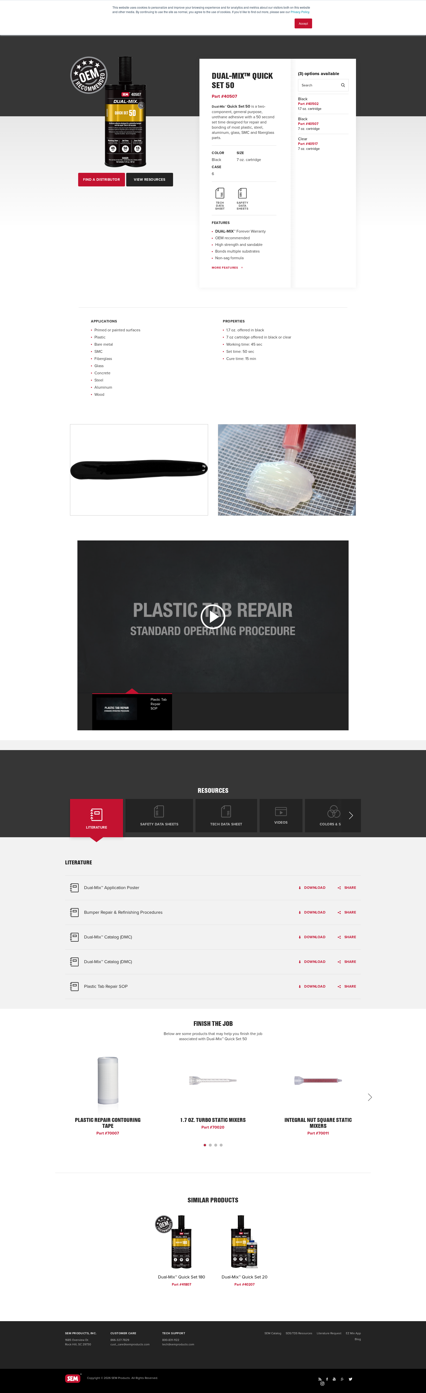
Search (343, 85)
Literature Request (329, 1333)
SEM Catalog (273, 1333)
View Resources (149, 180)
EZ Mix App (353, 1333)
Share (349, 888)
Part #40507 (224, 96)
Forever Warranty (240, 231)
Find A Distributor (101, 180)
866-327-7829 (119, 1340)
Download (314, 888)
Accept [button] (303, 23)
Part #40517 (308, 144)
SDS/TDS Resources (299, 1333)
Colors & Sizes (334, 824)
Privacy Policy (300, 12)
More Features (225, 267)
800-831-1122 (170, 1340)
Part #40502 (308, 104)
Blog (358, 1339)
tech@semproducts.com (178, 1344)
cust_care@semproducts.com (130, 1344)
